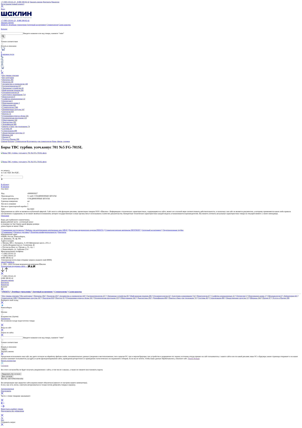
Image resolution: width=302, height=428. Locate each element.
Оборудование (9, 120)
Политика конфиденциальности (43, 232)
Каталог (11, 141)
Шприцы (7, 135)
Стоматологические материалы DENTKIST (123, 230)
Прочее (6, 137)
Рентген (6, 114)
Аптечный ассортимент (36, 25)
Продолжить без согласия (11, 374)
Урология (7, 82)
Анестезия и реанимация (14, 95)
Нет (2, 420)
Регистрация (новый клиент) (12, 4)
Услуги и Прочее (10, 139)
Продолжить (6, 391)
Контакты (47, 2)
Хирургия (8, 112)
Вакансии (55, 2)
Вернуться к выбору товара (12, 409)
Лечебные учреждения (17, 25)
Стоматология (52, 25)
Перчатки (7, 80)
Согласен (4, 366)
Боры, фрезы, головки (61, 141)
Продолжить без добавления (12, 411)
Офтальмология (274, 296)
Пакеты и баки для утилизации (16, 126)
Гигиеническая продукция (14, 118)
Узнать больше (194, 359)
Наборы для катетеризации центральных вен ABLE (46, 230)
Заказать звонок (36, 2)
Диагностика (9, 122)
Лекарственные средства (13, 133)
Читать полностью (8, 361)
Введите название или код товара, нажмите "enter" (43, 33)
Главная (4, 141)
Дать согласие (7, 376)
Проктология (8, 97)
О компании (7, 232)
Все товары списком (10, 75)
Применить (5, 319)
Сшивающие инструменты (13, 230)
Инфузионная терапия (12, 90)
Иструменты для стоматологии (39, 141)
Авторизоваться (7, 389)
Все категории (8, 78)
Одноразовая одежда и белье (15, 116)
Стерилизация (9, 131)
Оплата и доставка (21, 232)
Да (2, 418)
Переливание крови (11, 103)
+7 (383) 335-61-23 (8, 2)
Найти (4, 349)
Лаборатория (9, 105)
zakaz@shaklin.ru (7, 262)
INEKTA (4, 25)
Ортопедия (7, 101)
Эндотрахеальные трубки (172, 230)
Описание (5, 216)
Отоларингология (10, 92)
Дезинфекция (9, 124)
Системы (7, 129)
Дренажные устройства (12, 88)
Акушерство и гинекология (15, 84)
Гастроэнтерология (11, 86)
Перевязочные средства (13, 109)
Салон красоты (65, 25)
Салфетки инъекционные (13, 99)
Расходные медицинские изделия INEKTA (86, 230)
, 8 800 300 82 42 (22, 2)
